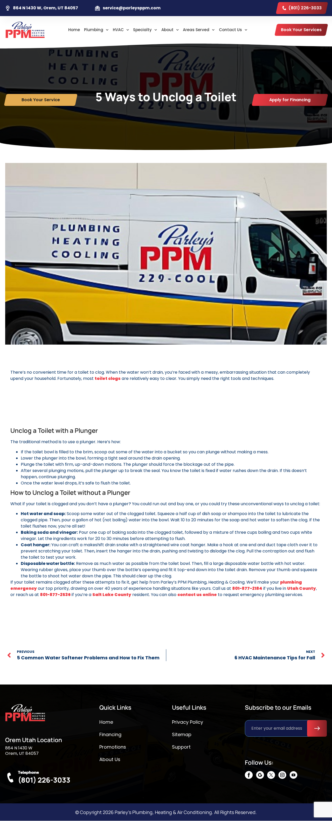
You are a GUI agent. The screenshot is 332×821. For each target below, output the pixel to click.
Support (181, 747)
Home (74, 29)
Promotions (112, 747)
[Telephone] (10, 777)
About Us (109, 759)
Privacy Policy (187, 722)
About (167, 29)
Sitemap (181, 734)
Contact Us (230, 29)
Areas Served (196, 29)
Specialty (142, 29)
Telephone (28, 772)
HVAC (118, 29)
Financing (110, 734)
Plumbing (93, 29)
